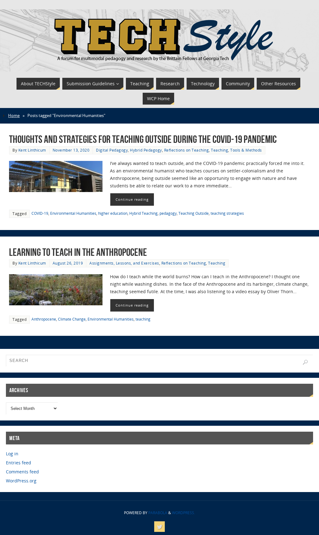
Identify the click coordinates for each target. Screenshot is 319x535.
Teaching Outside (194, 213)
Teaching (219, 150)
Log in (12, 454)
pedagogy (168, 213)
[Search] (305, 362)
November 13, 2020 (71, 150)
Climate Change (72, 319)
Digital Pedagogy (112, 150)
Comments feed (22, 472)
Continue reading (132, 199)
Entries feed (18, 463)
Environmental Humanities (73, 213)
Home (14, 115)
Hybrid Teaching (143, 213)
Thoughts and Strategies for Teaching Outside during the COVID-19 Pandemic (143, 139)
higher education (112, 213)
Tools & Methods (246, 150)
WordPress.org (21, 481)
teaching (143, 319)
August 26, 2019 (68, 262)
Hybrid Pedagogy (146, 150)
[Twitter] (159, 526)
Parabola (157, 512)
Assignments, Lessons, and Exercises (124, 262)
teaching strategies (227, 213)
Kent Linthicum (32, 150)
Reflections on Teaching (186, 150)
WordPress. (183, 512)
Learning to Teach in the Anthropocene (78, 252)
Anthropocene (43, 319)
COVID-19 (39, 213)
